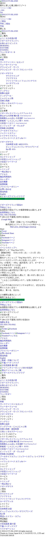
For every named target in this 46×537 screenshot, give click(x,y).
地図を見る (4, 322)
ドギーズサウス (6, 73)
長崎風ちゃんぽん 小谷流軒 (17, 118)
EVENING (4, 50)
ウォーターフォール (8, 65)
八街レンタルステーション (11, 103)
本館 (2, 60)
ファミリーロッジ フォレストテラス (21, 81)
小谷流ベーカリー (13, 123)
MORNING (4, 46)
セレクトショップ (7, 157)
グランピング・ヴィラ (9, 67)
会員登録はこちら (7, 212)
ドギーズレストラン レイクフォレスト (16, 113)
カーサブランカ (12, 83)
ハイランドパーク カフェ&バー (13, 138)
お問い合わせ (5, 189)
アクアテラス (11, 78)
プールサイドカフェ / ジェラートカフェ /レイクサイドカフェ (9, 133)
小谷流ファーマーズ (8, 162)
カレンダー (4, 179)
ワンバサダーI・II (7, 52)
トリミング (4, 169)
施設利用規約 (5, 177)
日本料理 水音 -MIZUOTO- (17, 144)
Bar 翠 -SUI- (11, 149)
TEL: (8, 325)
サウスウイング (12, 76)
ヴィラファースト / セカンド (12, 62)
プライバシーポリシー (9, 187)
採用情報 (4, 184)
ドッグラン (4, 91)
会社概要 (4, 182)
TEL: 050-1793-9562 (8, 215)
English (3, 194)
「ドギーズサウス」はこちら (12, 199)
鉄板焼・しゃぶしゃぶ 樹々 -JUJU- (14, 121)
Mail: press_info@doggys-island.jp (23, 227)
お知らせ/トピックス (8, 43)
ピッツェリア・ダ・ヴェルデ (12, 126)
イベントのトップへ (8, 248)
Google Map (6, 219)
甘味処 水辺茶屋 (7, 128)
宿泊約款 (4, 192)
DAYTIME (4, 48)
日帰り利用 (4, 101)
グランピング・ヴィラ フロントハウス (16, 70)
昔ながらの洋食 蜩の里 (15, 116)
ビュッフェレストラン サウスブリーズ (22, 147)
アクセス (4, 174)
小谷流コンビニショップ (10, 159)
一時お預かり (5, 172)
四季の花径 (4, 93)
